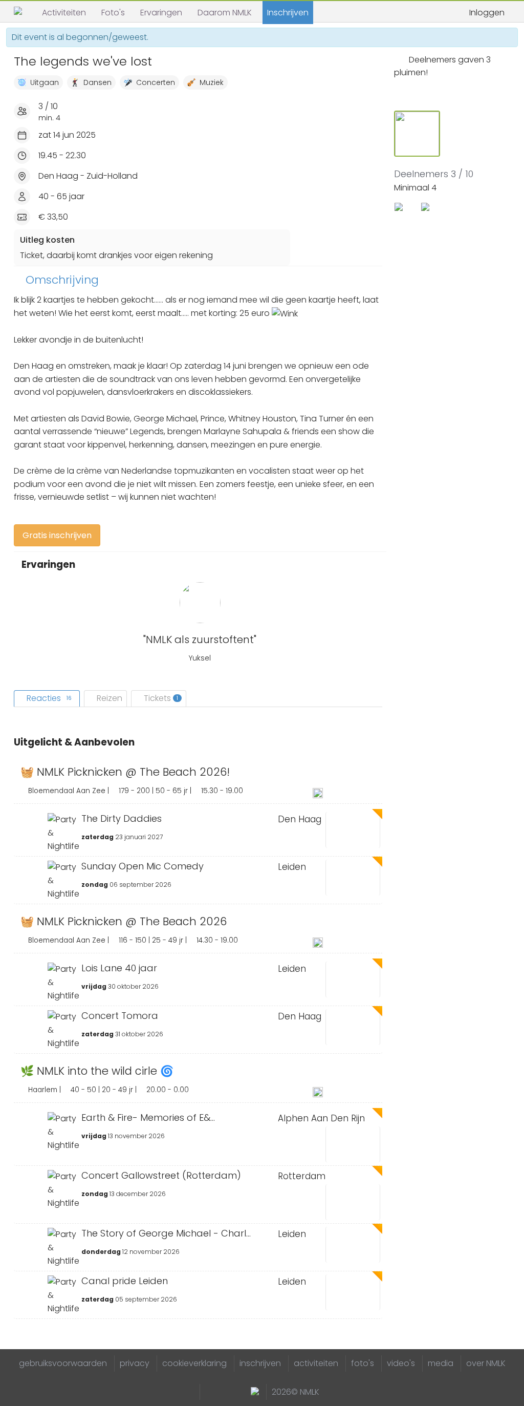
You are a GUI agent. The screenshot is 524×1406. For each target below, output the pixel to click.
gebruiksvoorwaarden (63, 1363)
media (440, 1363)
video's (401, 1363)
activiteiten (316, 1363)
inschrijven (260, 1363)
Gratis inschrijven (57, 535)
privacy (134, 1363)
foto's (362, 1363)
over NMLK (486, 1363)
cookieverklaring (194, 1363)
